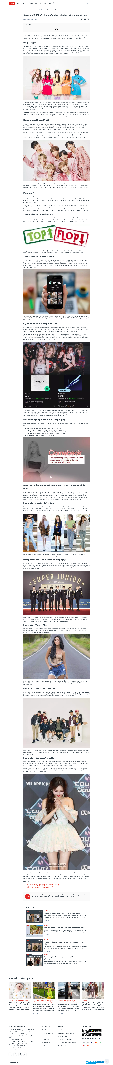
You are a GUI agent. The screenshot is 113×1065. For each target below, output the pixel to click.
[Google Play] (96, 1030)
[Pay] (100, 1062)
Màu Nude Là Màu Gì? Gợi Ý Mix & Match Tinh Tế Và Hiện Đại (68, 1006)
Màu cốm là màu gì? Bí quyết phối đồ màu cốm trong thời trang (43, 1006)
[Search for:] (95, 3)
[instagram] (15, 1054)
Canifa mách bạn (37, 1000)
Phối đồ (46, 911)
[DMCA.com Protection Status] (91, 1062)
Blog (18, 9)
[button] (82, 20)
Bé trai (38, 3)
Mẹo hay (44, 1000)
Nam (23, 3)
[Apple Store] (96, 1035)
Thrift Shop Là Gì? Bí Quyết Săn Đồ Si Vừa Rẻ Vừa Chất (43, 884)
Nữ (18, 3)
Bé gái (30, 3)
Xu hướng (37, 9)
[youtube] (20, 1054)
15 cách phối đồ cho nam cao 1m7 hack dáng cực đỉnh (62, 913)
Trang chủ (11, 9)
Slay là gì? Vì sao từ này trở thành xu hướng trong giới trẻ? (44, 886)
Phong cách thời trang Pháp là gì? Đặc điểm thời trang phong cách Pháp (93, 1005)
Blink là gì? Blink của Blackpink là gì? (38, 887)
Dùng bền (11, 1000)
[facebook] (10, 1054)
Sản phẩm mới (49, 3)
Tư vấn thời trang (27, 9)
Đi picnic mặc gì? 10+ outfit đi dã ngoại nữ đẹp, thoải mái (64, 927)
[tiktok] (24, 1054)
